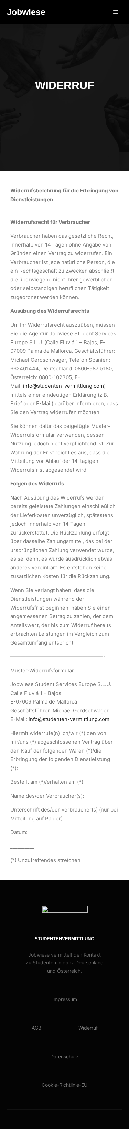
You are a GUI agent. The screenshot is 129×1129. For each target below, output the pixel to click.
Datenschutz (64, 1056)
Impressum (64, 999)
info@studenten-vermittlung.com (63, 386)
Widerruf (88, 1028)
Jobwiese (26, 12)
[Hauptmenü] (116, 12)
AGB (36, 1028)
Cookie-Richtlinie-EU (64, 1085)
